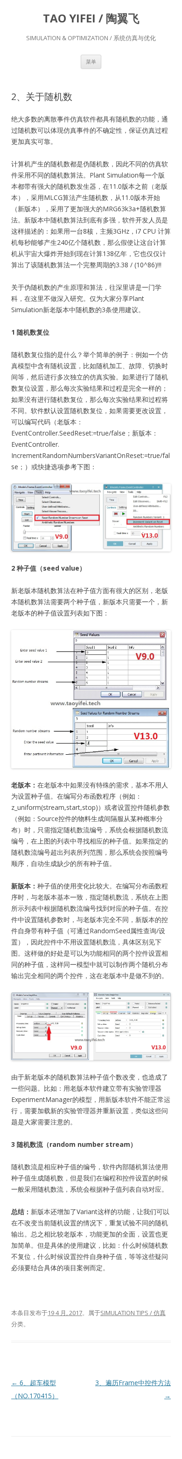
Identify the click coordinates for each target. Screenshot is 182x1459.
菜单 (91, 61)
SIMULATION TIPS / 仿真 (133, 1313)
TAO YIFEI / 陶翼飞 (91, 18)
